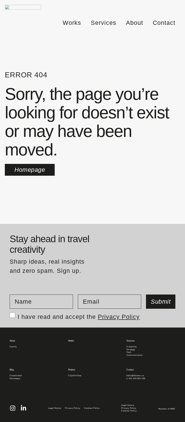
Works (72, 22)
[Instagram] (13, 408)
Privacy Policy (119, 316)
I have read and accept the (79, 315)
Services (103, 22)
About (134, 22)
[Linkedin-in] (23, 408)
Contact (164, 22)
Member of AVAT (167, 409)
